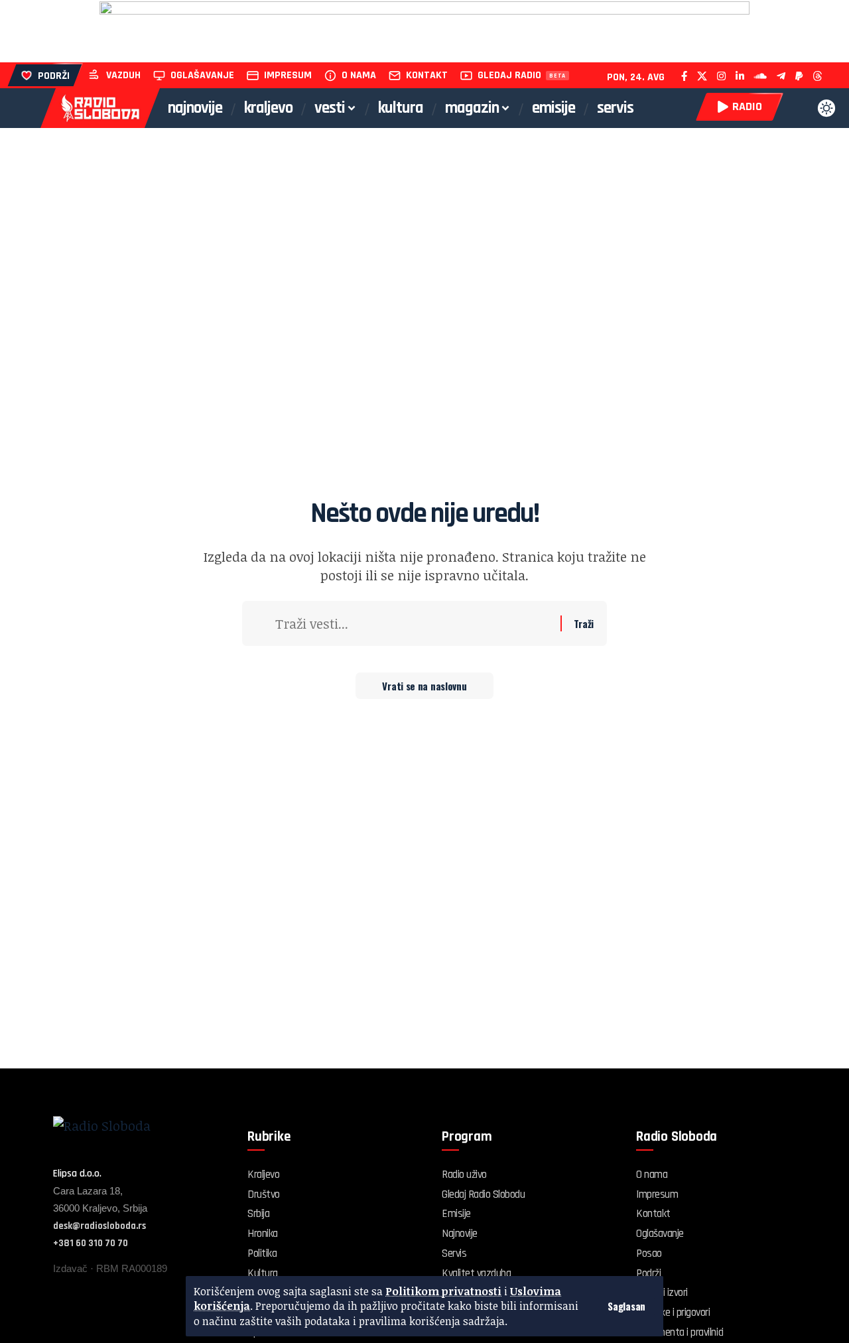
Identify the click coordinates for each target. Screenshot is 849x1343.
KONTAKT (427, 75)
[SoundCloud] (760, 76)
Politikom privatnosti (443, 1291)
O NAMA (359, 75)
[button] (626, 1306)
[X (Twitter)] (702, 76)
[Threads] (817, 76)
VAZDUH (123, 75)
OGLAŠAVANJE (202, 75)
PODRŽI (54, 76)
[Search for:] (412, 623)
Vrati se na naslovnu (424, 685)
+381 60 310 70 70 (90, 1243)
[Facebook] (684, 76)
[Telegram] (781, 76)
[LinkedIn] (740, 76)
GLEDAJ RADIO (509, 75)
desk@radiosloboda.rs (99, 1226)
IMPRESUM (288, 75)
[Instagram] (721, 76)
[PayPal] (799, 76)
